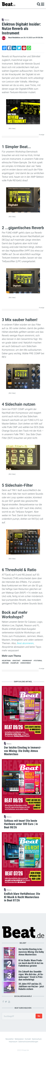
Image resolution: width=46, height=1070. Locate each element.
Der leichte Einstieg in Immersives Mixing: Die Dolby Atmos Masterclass (31, 952)
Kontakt (28, 1039)
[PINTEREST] (24, 48)
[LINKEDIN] (14, 48)
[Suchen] (38, 4)
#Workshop (27, 661)
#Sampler (14, 663)
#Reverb (5, 663)
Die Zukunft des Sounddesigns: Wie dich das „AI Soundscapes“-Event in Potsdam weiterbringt (31, 975)
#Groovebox (25, 663)
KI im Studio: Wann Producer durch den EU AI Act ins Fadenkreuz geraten (31, 963)
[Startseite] (8, 4)
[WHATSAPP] (29, 48)
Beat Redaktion (14, 38)
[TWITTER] (19, 48)
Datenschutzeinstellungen (28, 1042)
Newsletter (10, 1039)
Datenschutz (37, 1039)
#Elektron (6, 661)
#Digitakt (16, 661)
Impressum (13, 1042)
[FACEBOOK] (9, 48)
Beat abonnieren (25, 643)
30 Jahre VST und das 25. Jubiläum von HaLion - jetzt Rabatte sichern (31, 986)
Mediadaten (19, 1039)
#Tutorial (38, 661)
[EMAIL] (4, 48)
